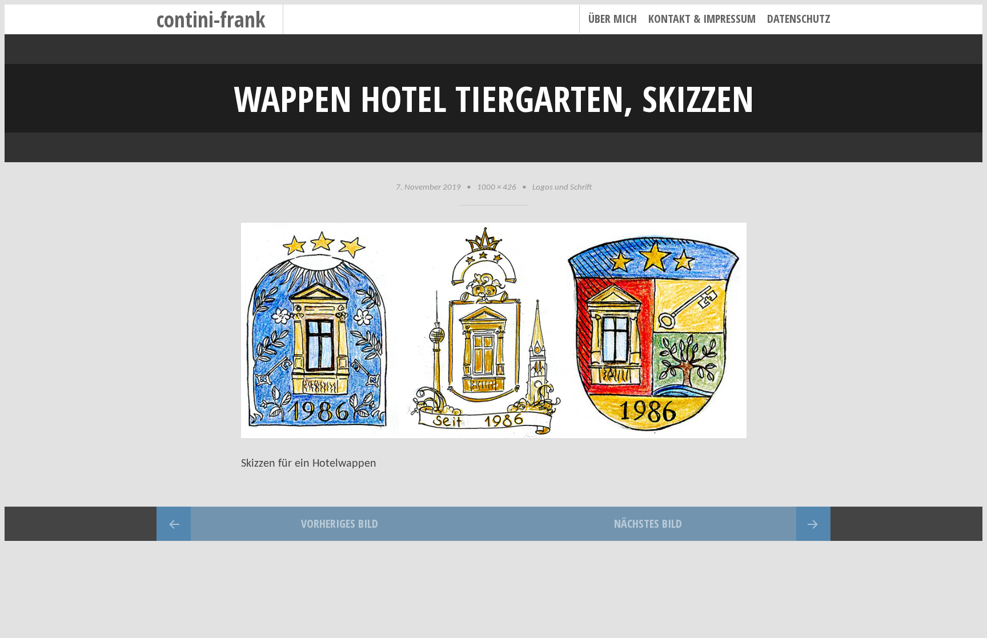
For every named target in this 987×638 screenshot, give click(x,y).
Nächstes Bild (648, 523)
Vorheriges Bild (339, 523)
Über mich (612, 18)
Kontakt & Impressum (702, 18)
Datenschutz (798, 18)
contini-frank (211, 19)
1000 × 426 (496, 187)
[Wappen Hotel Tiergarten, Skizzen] (494, 435)
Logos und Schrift (562, 187)
